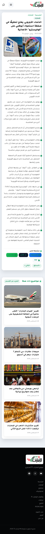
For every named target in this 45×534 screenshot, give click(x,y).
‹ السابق (37, 266)
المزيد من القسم (12, 281)
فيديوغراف (39, 491)
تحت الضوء (39, 512)
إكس (22, 255)
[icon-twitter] (35, 473)
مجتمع (41, 488)
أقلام (41, 515)
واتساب (11, 255)
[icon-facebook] (29, 473)
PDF (35, 260)
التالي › (27, 266)
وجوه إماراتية (39, 506)
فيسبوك (34, 255)
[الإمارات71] (36, 5)
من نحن (40, 518)
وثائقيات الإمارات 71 (37, 497)
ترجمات (40, 500)
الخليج (41, 503)
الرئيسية (38, 15)
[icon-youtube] (41, 473)
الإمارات (30, 15)
